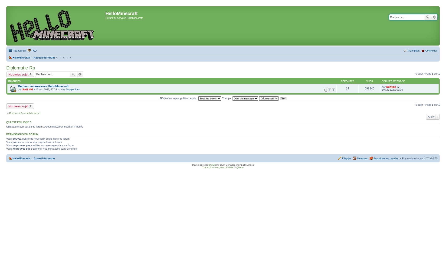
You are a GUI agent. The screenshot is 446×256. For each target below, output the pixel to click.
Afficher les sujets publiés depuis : (179, 98)
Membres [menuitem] (362, 158)
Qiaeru (240, 167)
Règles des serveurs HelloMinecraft (43, 86)
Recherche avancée (434, 17)
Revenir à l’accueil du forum (24, 113)
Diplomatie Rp (20, 67)
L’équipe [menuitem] (346, 158)
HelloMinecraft (21, 158)
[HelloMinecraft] (56, 25)
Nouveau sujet (18, 74)
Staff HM (27, 89)
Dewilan (391, 86)
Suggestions (73, 89)
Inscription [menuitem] (414, 50)
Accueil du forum (44, 158)
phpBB (212, 165)
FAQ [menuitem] (34, 50)
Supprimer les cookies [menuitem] (386, 158)
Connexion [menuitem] (431, 50)
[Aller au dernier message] (398, 86)
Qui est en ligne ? (19, 122)
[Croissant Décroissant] (269, 98)
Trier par (227, 98)
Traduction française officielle (217, 167)
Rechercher (427, 17)
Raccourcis (19, 50)
